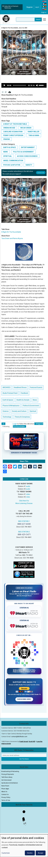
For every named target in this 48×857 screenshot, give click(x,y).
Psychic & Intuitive (11, 165)
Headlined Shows (20, 387)
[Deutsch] (46, 4)
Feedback (24, 393)
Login (15, 424)
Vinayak (6, 139)
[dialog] (24, 845)
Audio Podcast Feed (10, 393)
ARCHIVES (6, 387)
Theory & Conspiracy (22, 417)
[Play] (4, 85)
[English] (43, 1)
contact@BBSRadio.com (19, 736)
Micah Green (25, 128)
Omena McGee (9, 128)
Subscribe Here (24, 699)
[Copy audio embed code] (2, 92)
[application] (24, 85)
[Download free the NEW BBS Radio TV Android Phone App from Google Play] (24, 565)
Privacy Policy (5, 797)
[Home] (6, 19)
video (28, 494)
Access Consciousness (27, 156)
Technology (7, 417)
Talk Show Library (6, 777)
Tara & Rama (33, 135)
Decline (30, 853)
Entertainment (28, 147)
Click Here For (24, 501)
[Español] (46, 9)
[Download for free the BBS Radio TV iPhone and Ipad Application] (24, 574)
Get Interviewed (6, 780)
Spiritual (7, 156)
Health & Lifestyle (23, 400)
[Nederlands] (46, 1)
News (5, 152)
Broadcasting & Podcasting (10, 771)
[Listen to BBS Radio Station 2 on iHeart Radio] (24, 625)
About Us (4, 791)
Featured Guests (36, 387)
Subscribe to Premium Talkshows (11, 7)
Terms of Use (5, 800)
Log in (37, 7)
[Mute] (37, 85)
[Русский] (43, 9)
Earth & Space (9, 147)
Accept (40, 853)
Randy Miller (33, 132)
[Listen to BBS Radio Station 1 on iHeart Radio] (24, 613)
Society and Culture (19, 411)
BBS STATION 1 (24, 521)
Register (30, 7)
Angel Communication (13, 160)
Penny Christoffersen (13, 135)
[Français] (43, 4)
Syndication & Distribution (9, 783)
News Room (5, 786)
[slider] (19, 85)
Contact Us (5, 794)
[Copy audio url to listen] (5, 92)
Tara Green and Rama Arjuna (12, 238)
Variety (29, 165)
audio (28, 486)
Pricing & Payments (7, 774)
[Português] (46, 6)
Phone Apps (5, 789)
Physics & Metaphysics (11, 405)
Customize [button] (6, 853)
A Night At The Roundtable (15, 124)
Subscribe (41, 172)
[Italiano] (43, 6)
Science (6, 411)
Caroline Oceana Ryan (12, 132)
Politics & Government (23, 152)
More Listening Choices (24, 503)
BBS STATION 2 (24, 532)
